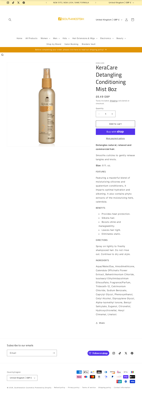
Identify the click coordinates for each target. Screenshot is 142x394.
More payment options (115, 138)
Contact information (122, 387)
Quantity (100, 108)
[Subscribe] (54, 353)
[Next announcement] (96, 2)
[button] (10, 20)
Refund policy (59, 387)
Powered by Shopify (43, 388)
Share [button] (102, 323)
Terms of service (89, 387)
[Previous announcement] (46, 2)
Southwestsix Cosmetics (24, 388)
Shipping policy (104, 387)
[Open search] (2, 54)
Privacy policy (73, 387)
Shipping (113, 101)
